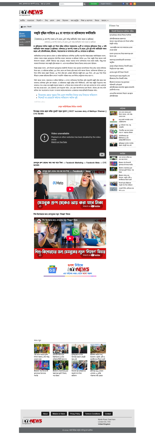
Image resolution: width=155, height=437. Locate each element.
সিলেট (29, 27)
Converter (94, 4)
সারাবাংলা (30, 20)
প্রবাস (52, 20)
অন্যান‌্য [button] (104, 20)
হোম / (25, 27)
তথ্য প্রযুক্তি (74, 20)
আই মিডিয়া (73, 430)
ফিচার (97, 20)
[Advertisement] (70, 308)
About (45, 414)
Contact (108, 414)
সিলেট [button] (39, 20)
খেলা (58, 20)
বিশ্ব (46, 20)
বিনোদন (65, 20)
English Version (106, 4)
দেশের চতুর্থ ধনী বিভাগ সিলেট (119, 72)
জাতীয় (22, 20)
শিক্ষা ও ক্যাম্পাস (86, 20)
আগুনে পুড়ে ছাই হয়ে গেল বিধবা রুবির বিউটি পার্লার (121, 41)
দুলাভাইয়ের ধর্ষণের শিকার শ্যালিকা (120, 35)
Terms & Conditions (92, 414)
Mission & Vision (59, 414)
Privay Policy (75, 414)
